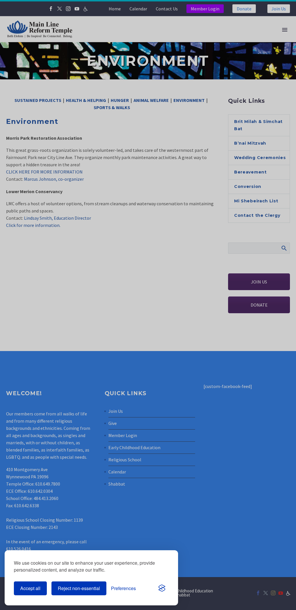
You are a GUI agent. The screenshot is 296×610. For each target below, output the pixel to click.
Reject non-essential (79, 588)
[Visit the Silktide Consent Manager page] (162, 588)
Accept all (30, 588)
